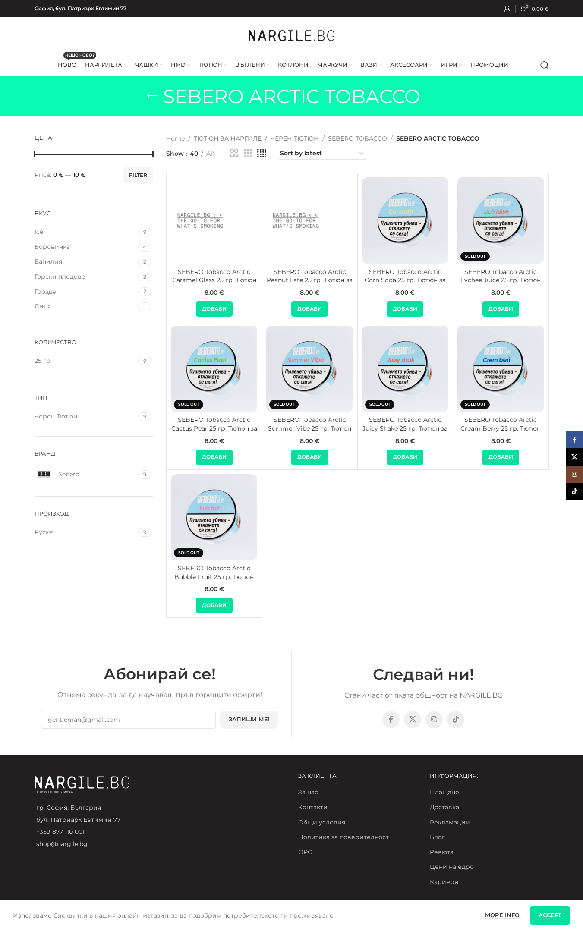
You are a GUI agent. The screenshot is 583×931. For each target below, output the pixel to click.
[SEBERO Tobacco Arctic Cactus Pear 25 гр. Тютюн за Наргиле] (214, 369)
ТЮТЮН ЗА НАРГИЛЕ (228, 138)
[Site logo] (292, 35)
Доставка (444, 807)
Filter (138, 175)
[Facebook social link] (391, 719)
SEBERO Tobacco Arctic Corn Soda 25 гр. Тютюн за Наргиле (405, 280)
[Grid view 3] (248, 153)
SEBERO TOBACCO (357, 138)
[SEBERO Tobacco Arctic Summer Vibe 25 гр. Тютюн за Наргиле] (309, 369)
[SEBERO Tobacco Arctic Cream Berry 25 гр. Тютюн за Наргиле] (500, 369)
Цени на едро (452, 867)
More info (503, 915)
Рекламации (450, 822)
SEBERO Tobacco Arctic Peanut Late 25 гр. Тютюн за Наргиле (310, 280)
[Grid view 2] (234, 153)
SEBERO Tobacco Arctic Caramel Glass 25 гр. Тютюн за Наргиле (214, 280)
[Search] (544, 65)
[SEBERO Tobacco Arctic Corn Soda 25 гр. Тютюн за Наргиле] (405, 220)
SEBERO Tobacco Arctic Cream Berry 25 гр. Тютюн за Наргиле (500, 428)
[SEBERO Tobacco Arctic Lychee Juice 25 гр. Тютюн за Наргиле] (500, 220)
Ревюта (442, 852)
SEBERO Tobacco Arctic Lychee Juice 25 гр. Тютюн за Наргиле (501, 280)
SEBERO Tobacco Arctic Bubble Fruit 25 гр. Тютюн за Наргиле (214, 576)
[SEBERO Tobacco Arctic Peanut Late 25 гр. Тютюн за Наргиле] (309, 220)
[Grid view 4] (261, 153)
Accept (550, 915)
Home (175, 138)
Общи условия (321, 822)
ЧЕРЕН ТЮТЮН (295, 138)
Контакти (313, 807)
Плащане (444, 792)
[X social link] (412, 719)
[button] (214, 309)
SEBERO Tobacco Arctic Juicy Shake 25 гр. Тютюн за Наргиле (404, 428)
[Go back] (152, 96)
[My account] (507, 8)
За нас (308, 792)
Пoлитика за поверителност (343, 837)
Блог (437, 837)
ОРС (305, 852)
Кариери (444, 882)
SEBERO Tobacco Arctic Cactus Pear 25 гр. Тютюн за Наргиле (214, 428)
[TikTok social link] (455, 719)
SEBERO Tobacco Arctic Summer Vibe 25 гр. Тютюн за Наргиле (309, 428)
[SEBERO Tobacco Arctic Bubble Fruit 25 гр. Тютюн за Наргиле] (214, 517)
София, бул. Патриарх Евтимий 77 (80, 8)
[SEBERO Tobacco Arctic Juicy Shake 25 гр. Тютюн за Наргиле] (405, 369)
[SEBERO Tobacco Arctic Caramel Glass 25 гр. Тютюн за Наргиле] (214, 220)
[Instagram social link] (434, 719)
